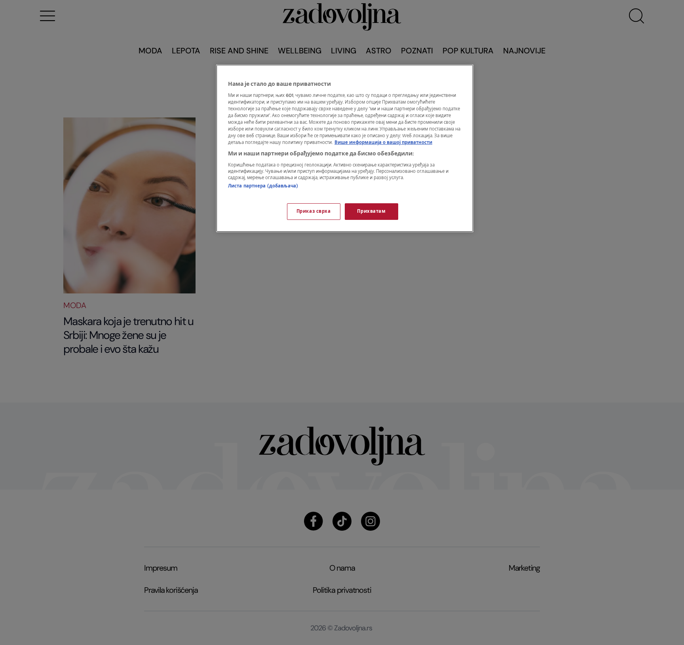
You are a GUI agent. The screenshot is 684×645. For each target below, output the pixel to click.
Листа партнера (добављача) (263, 186)
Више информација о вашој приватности (383, 143)
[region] (344, 148)
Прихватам (371, 211)
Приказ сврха (313, 211)
